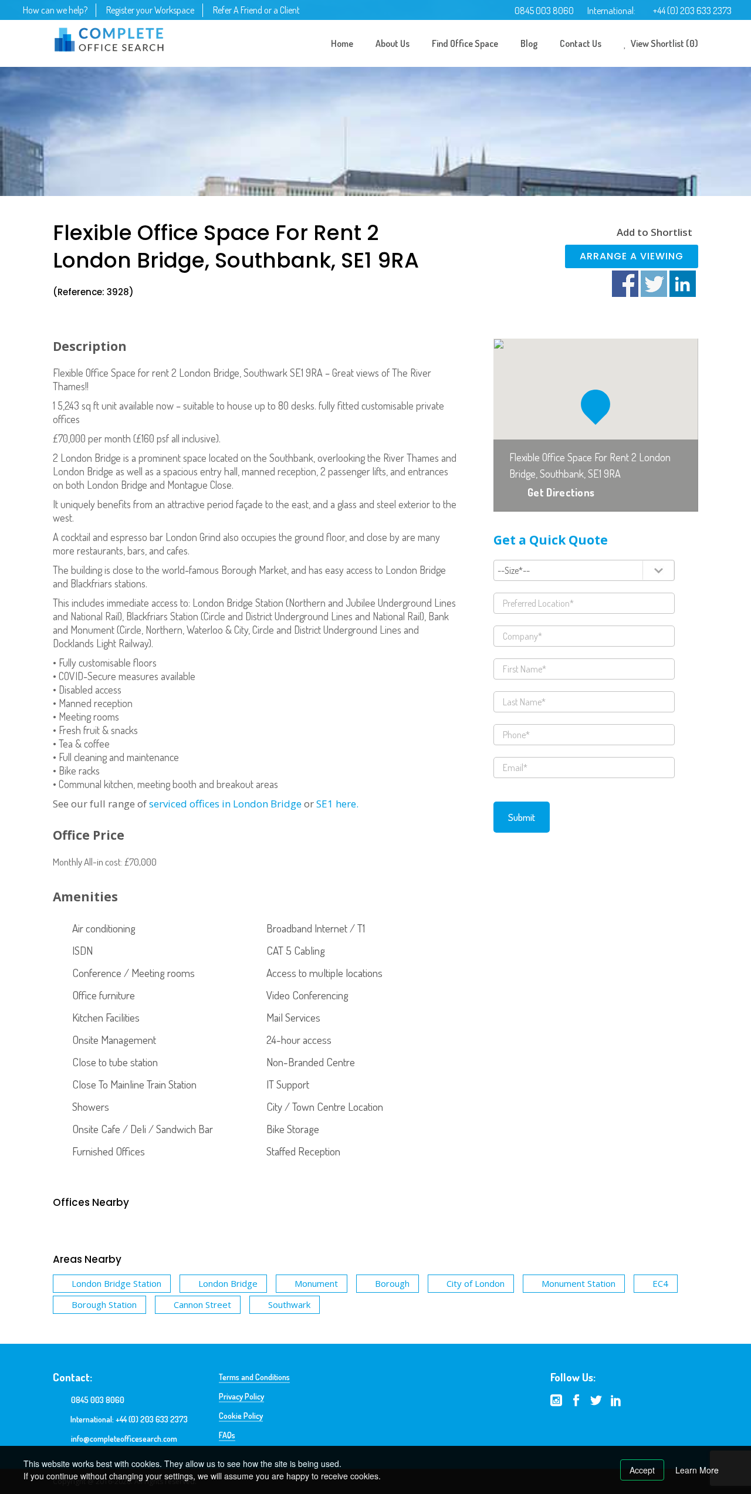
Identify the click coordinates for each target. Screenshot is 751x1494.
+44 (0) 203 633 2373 (692, 10)
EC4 (660, 1283)
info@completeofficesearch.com (124, 1439)
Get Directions (560, 492)
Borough (392, 1283)
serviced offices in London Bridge (225, 803)
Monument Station (578, 1283)
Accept (642, 1470)
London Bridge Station (116, 1283)
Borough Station (104, 1304)
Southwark (289, 1304)
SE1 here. (337, 803)
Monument (316, 1283)
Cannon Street (202, 1304)
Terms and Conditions (254, 1377)
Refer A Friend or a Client (256, 10)
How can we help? (55, 10)
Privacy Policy (241, 1396)
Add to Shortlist (654, 232)
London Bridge (228, 1283)
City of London (475, 1283)
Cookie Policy (241, 1416)
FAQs (227, 1435)
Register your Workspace (150, 10)
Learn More (697, 1470)
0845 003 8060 (544, 10)
